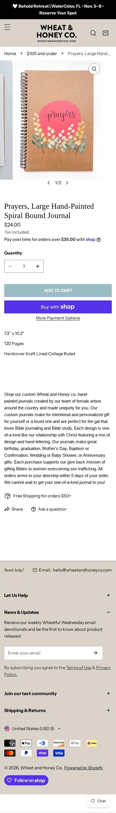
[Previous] (49, 182)
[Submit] (95, 652)
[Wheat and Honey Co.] (56, 32)
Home (10, 53)
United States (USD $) (33, 728)
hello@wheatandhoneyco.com (82, 570)
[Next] (67, 182)
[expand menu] (7, 27)
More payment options (58, 317)
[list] (58, 126)
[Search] (93, 33)
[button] (105, 33)
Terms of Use (78, 667)
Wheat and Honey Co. (41, 767)
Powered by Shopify (83, 767)
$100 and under (42, 53)
